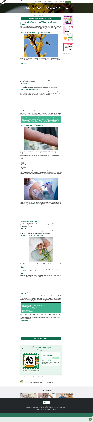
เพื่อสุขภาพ (35, 377)
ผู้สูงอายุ (35, 1)
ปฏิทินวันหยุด (68, 1)
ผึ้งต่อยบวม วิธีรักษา (29, 377)
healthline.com (30, 320)
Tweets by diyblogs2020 (67, 53)
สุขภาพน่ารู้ (55, 1)
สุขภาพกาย (44, 1)
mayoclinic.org (39, 320)
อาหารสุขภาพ (50, 1)
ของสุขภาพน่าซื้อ (61, 1)
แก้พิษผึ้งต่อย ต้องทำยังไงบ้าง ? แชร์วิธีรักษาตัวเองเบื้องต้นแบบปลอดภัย (46, 8)
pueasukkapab (22, 377)
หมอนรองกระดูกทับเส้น (58, 316)
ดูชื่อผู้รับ (49, 360)
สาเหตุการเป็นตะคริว (29, 203)
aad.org (35, 320)
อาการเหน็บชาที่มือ (29, 152)
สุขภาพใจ (39, 1)
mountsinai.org (44, 320)
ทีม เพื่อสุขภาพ (41, 15)
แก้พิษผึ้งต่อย (40, 377)
